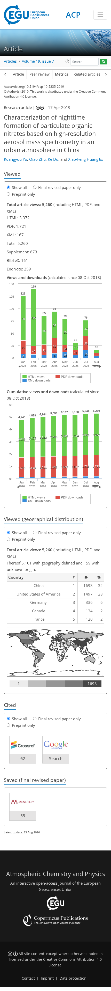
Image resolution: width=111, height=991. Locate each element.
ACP (73, 14)
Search (55, 758)
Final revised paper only (59, 187)
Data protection (73, 978)
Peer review (39, 74)
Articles (10, 61)
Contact (28, 978)
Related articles (87, 74)
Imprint (47, 978)
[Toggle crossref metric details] (23, 744)
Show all (19, 187)
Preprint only (23, 194)
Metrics (61, 74)
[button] (67, 61)
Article (18, 74)
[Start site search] (103, 62)
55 (22, 816)
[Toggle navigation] (100, 15)
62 (22, 758)
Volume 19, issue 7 (38, 61)
